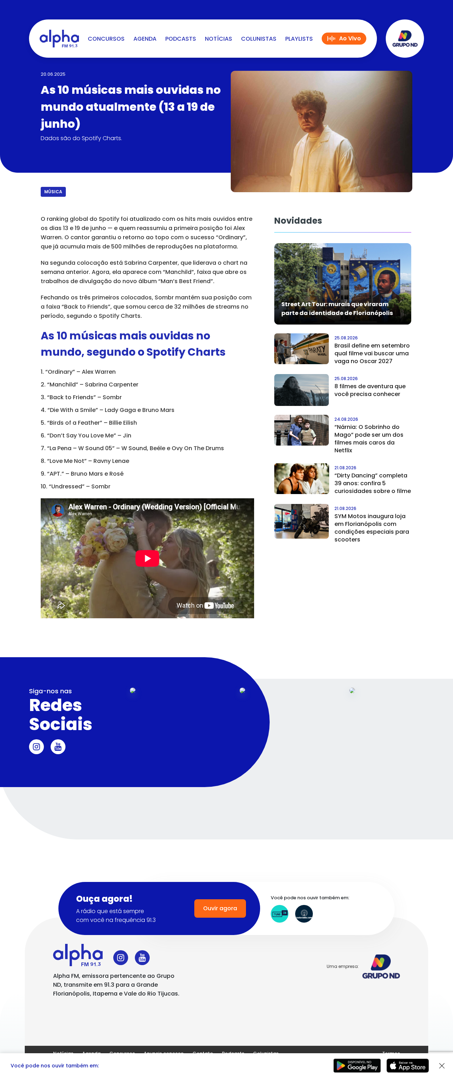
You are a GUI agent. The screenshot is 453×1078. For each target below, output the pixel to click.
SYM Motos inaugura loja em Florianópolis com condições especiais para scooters (371, 528)
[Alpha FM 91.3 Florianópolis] (59, 38)
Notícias (218, 39)
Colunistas (258, 39)
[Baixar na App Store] (407, 1066)
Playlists (299, 39)
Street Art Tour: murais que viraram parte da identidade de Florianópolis (337, 308)
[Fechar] (442, 1066)
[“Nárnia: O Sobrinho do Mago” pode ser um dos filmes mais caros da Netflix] (301, 430)
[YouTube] (58, 746)
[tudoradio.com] (304, 914)
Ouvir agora (220, 908)
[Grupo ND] (405, 38)
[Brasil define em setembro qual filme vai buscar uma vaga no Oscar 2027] (301, 348)
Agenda (144, 39)
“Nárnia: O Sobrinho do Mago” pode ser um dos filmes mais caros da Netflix (368, 438)
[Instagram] (36, 746)
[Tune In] (279, 914)
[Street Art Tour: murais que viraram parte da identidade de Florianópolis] (343, 283)
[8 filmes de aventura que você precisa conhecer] (301, 390)
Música (53, 192)
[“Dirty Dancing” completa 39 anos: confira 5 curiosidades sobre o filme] (301, 478)
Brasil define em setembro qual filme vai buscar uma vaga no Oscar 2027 (372, 353)
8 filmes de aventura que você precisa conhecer (370, 390)
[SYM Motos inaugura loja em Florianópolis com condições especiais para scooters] (301, 521)
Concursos (106, 39)
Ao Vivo (350, 38)
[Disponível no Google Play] (357, 1066)
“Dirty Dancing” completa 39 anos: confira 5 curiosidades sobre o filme (372, 483)
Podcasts (180, 39)
